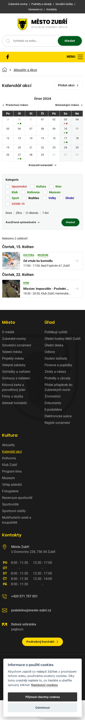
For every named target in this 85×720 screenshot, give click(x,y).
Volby (52, 198)
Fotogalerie (10, 491)
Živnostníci (53, 396)
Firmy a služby (12, 396)
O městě (8, 332)
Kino (58, 186)
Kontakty (11, 535)
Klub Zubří (9, 465)
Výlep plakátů (12, 485)
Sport (15, 198)
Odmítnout (42, 707)
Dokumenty (53, 403)
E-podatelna (53, 410)
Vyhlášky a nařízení (16, 372)
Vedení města (12, 352)
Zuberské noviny (14, 339)
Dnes (9, 213)
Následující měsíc (67, 105)
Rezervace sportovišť (17, 498)
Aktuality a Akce (25, 70)
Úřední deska (54, 345)
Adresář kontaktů (14, 403)
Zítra (19, 213)
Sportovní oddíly (14, 511)
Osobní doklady (56, 358)
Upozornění (19, 186)
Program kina (12, 471)
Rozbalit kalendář (41, 165)
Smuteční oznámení (16, 345)
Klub (15, 192)
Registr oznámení (57, 423)
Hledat (70, 41)
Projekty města (13, 358)
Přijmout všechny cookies (42, 697)
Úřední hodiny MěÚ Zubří (62, 339)
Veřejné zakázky (14, 365)
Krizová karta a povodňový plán (13, 387)
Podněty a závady (58, 378)
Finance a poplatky (58, 365)
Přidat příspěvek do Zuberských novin (58, 387)
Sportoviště (10, 504)
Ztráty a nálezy (55, 372)
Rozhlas (33, 198)
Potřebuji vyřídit (56, 332)
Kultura (41, 186)
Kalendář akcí (12, 452)
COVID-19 (18, 203)
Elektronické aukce (58, 416)
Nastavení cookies (44, 685)
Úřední (69, 198)
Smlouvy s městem (16, 378)
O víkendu (32, 213)
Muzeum (54, 192)
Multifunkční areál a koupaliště (16, 520)
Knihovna (33, 192)
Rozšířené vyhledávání (21, 222)
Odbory (50, 352)
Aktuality (8, 445)
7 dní (45, 213)
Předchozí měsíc (17, 105)
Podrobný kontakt (40, 642)
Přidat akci (66, 85)
